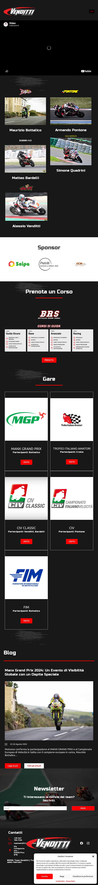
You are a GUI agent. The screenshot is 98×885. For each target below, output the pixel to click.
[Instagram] (88, 843)
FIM (26, 607)
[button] (93, 856)
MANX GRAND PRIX (26, 449)
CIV (71, 528)
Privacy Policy (70, 881)
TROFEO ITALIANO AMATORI (71, 448)
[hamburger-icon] (91, 11)
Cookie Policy (60, 881)
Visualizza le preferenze (83, 876)
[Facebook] (82, 843)
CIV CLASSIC (26, 528)
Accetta (44, 876)
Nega (62, 876)
